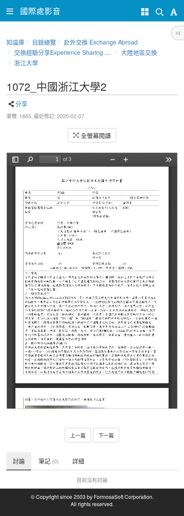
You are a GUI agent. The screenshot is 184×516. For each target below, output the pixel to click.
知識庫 (15, 42)
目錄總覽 (44, 42)
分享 (21, 103)
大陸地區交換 (139, 52)
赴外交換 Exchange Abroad (101, 42)
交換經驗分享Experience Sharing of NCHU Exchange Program (98, 52)
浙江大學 (26, 62)
